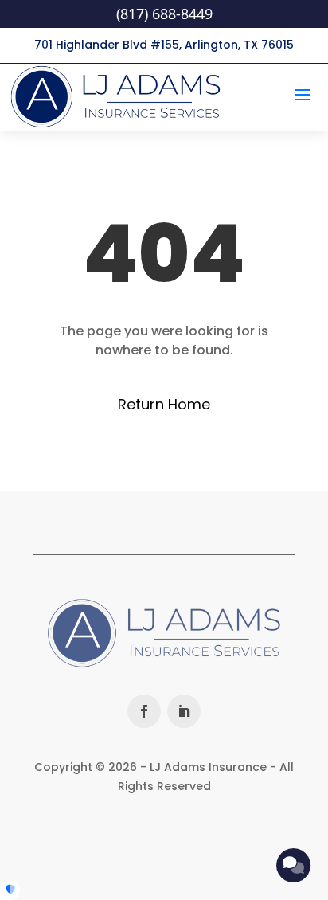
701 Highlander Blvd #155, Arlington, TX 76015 (164, 45)
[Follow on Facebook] (144, 711)
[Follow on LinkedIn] (184, 711)
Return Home (164, 404)
